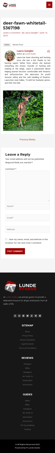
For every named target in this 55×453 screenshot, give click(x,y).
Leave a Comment (11, 32)
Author (6, 45)
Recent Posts (18, 45)
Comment (10, 169)
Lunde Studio (30, 54)
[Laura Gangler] (10, 55)
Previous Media (27, 139)
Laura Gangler (25, 50)
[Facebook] (48, 51)
